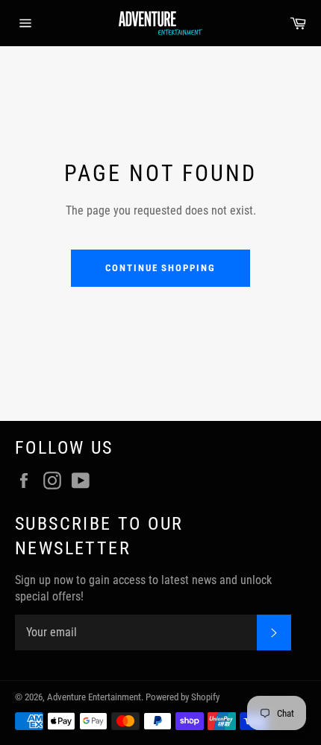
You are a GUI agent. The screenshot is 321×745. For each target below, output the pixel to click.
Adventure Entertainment (94, 697)
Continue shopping (160, 267)
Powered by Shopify (182, 697)
